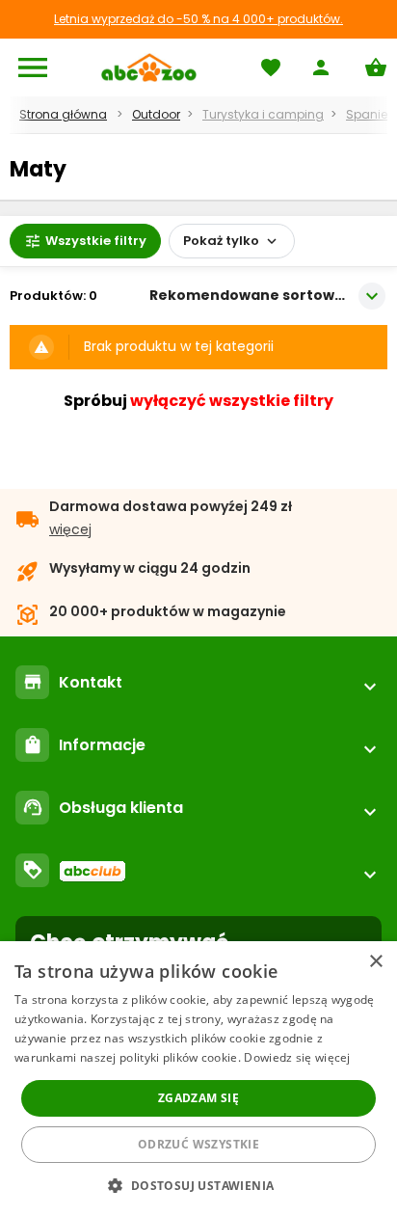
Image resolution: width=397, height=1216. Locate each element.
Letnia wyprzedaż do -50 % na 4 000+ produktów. (198, 19)
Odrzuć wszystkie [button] (198, 1144)
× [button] (375, 962)
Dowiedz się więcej (297, 1057)
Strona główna (63, 114)
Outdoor (156, 114)
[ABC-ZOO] (149, 67)
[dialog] (198, 1078)
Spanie (366, 114)
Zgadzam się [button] (198, 1098)
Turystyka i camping (263, 114)
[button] (198, 1184)
